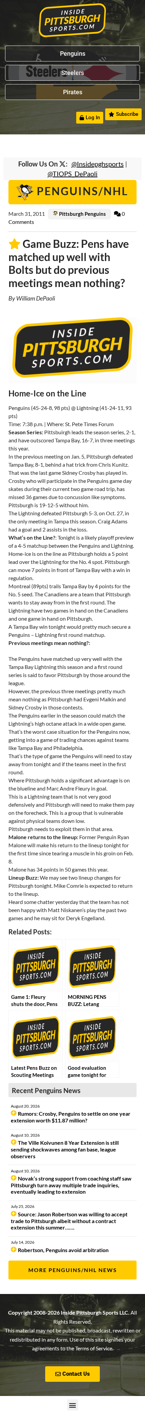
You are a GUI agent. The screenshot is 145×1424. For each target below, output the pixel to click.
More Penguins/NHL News (72, 1270)
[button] (72, 1404)
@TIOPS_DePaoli (72, 174)
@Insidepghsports (97, 164)
